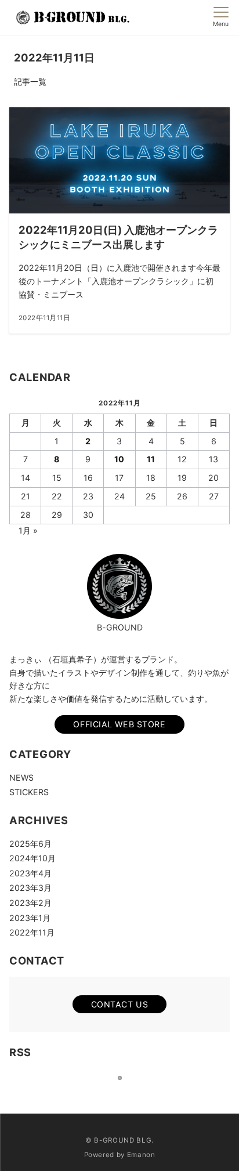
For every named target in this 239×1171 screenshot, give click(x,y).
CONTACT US (120, 1004)
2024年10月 (32, 858)
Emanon (141, 1155)
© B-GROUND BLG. (119, 1140)
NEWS (21, 777)
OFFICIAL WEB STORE (119, 724)
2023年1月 (29, 918)
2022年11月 (32, 932)
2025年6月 (30, 844)
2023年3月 (30, 888)
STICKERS (29, 792)
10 (119, 459)
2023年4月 (30, 873)
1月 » (28, 530)
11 (151, 459)
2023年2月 (30, 903)
